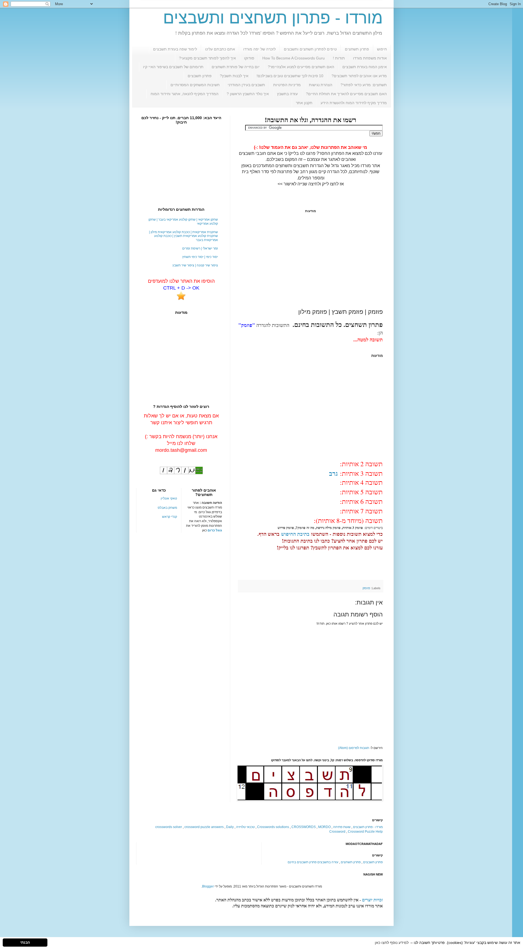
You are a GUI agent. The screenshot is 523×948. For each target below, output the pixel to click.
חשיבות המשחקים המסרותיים (195, 85)
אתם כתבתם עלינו (220, 49)
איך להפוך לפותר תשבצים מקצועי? (207, 58)
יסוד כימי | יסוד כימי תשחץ (200, 257)
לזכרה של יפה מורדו (259, 49)
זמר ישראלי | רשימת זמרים (200, 248)
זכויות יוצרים (372, 900)
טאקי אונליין (169, 498)
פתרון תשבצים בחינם (302, 862)
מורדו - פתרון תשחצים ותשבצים (273, 18)
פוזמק (366, 588)
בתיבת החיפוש (295, 533)
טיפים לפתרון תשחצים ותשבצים (310, 49)
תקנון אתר (304, 103)
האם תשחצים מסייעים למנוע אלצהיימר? (301, 67)
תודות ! (339, 58)
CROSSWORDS (303, 827)
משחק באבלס (167, 508)
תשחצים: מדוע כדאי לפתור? (363, 85)
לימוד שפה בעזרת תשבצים (175, 49)
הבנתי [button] (25, 942)
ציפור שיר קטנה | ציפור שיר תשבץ (195, 265)
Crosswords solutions (273, 827)
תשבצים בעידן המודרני (246, 85)
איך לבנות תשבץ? (234, 76)
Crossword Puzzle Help (365, 831)
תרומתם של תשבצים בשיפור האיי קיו (173, 67)
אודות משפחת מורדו (370, 58)
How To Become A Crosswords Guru (293, 58)
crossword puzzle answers (204, 827)
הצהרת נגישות (320, 85)
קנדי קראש (169, 517)
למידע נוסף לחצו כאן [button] (392, 942)
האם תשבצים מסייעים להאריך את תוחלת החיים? (346, 94)
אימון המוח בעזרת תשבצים (364, 67)
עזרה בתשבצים (327, 862)
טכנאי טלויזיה (245, 827)
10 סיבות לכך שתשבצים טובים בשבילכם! (290, 76)
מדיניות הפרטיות (287, 85)
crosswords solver (168, 827)
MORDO (324, 827)
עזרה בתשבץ (287, 94)
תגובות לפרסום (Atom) (353, 748)
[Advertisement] (310, 260)
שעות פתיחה (342, 827)
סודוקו (249, 58)
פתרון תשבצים (200, 76)
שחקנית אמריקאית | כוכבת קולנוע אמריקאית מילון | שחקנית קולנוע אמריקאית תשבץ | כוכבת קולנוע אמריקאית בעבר (183, 236)
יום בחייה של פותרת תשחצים (236, 67)
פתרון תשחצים (357, 49)
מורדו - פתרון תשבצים (368, 827)
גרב (333, 473)
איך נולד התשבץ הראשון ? (248, 94)
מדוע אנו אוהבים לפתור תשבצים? (359, 76)
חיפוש (382, 49)
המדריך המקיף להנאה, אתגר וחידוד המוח (184, 94)
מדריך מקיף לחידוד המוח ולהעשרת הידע (354, 103)
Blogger (208, 886)
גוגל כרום (215, 530)
